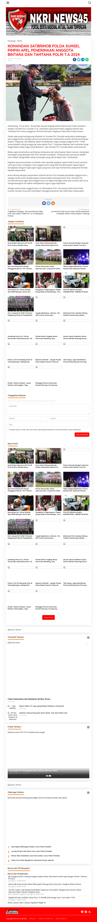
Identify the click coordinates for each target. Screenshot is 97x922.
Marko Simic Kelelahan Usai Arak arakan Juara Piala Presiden (35, 856)
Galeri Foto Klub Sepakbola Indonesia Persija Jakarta (32, 860)
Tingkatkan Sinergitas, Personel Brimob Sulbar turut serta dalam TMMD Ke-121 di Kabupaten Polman (25, 212)
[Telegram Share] (83, 59)
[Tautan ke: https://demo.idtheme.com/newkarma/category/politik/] (88, 727)
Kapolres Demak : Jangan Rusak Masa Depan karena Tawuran (48, 361)
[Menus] (8, 2)
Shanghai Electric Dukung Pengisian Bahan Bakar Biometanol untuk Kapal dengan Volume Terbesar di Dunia (47, 877)
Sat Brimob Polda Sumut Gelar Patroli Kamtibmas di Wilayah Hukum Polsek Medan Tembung (70, 211)
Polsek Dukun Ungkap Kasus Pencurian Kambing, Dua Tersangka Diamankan (46, 337)
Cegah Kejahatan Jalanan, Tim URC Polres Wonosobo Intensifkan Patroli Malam (47, 314)
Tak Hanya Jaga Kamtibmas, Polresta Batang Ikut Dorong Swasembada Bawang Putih (74, 361)
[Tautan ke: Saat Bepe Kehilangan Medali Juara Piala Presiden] (48, 820)
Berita (9, 60)
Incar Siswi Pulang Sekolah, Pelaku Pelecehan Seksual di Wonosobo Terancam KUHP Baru (48, 244)
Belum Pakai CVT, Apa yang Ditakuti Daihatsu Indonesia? (41, 706)
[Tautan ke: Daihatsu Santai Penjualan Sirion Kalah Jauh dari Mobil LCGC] (13, 716)
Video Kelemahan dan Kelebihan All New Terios (29, 699)
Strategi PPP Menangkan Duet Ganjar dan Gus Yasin (33, 770)
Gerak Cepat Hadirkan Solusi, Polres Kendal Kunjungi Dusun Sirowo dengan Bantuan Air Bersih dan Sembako (75, 337)
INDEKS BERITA (61, 919)
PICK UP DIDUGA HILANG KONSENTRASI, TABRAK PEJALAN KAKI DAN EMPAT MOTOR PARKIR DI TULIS (75, 291)
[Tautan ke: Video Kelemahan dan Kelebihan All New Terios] (48, 669)
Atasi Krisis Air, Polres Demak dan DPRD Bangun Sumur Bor (19, 291)
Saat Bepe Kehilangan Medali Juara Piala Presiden (31, 847)
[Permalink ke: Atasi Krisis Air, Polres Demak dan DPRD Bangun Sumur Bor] (21, 280)
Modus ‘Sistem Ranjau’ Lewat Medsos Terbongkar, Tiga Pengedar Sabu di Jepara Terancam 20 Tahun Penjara (19, 384)
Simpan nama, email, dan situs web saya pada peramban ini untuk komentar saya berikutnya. (45, 429)
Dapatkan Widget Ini (38, 903)
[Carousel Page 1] (47, 775)
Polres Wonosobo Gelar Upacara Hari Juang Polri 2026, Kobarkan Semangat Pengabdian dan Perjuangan (47, 267)
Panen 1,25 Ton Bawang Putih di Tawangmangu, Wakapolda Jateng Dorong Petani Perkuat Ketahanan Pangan (20, 361)
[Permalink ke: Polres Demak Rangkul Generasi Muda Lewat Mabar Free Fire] (76, 233)
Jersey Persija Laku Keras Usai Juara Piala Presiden (31, 851)
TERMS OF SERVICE (46, 919)
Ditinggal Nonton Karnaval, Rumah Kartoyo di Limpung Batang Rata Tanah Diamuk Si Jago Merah (47, 384)
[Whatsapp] (87, 59)
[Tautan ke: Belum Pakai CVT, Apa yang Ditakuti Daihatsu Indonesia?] (13, 707)
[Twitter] (48, 203)
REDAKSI (32, 919)
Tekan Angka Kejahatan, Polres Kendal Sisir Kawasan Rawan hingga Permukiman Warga (75, 267)
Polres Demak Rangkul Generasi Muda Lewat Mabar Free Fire (75, 244)
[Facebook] (44, 203)
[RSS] (53, 203)
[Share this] (74, 59)
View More (48, 617)
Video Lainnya (24, 903)
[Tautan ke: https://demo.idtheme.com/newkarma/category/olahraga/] (88, 792)
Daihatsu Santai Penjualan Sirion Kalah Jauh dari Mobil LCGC (43, 713)
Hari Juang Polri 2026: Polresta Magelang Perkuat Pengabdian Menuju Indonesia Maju (20, 314)
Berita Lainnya (13, 903)
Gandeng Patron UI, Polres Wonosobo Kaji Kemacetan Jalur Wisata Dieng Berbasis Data (21, 337)
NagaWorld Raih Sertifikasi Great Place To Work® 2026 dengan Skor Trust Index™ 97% (41, 898)
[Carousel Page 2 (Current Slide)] (50, 775)
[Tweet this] (78, 59)
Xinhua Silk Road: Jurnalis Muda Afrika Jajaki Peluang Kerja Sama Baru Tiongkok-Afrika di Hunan (44, 884)
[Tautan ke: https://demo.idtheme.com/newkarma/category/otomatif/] (88, 637)
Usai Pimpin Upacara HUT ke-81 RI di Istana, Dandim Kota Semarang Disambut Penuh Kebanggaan (20, 244)
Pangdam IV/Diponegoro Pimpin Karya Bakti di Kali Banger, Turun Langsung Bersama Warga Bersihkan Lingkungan (48, 291)
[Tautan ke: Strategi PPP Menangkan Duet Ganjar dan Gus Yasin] (48, 754)
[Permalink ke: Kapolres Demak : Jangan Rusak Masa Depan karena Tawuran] (48, 350)
